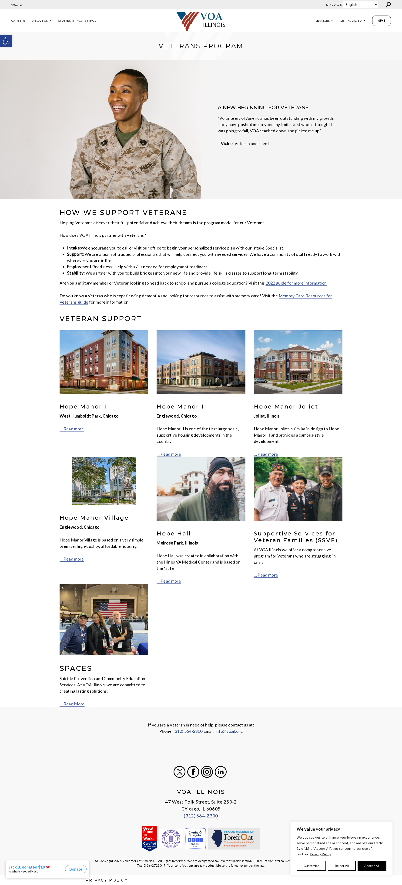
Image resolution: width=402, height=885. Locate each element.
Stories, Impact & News (77, 20)
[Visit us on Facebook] (193, 772)
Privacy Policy (320, 854)
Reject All (342, 866)
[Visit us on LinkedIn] (221, 772)
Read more (171, 581)
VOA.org (17, 5)
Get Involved (351, 20)
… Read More (72, 703)
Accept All (371, 866)
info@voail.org (229, 731)
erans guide (77, 302)
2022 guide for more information (296, 282)
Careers (18, 20)
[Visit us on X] (179, 772)
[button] (6, 41)
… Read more (72, 428)
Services (322, 20)
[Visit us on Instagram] (207, 772)
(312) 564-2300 (188, 731)
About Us (40, 20)
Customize (311, 866)
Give (381, 20)
